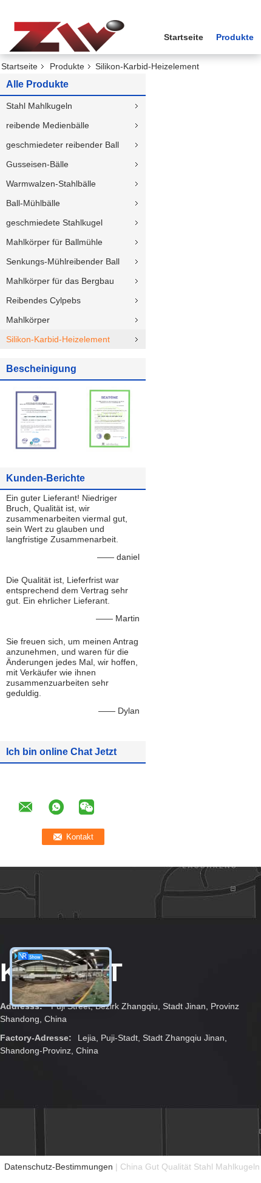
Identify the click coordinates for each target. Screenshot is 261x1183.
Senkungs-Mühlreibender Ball (63, 261)
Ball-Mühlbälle (33, 203)
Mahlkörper (28, 320)
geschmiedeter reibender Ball (62, 145)
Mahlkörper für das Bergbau (60, 281)
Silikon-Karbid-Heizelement (58, 339)
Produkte (235, 37)
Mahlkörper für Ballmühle (54, 242)
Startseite (183, 37)
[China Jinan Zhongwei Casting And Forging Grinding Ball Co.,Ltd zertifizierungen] (36, 419)
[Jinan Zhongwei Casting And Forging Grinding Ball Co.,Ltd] (67, 36)
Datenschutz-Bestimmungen (58, 1166)
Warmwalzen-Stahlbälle (51, 183)
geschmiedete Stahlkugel (54, 222)
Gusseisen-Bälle (37, 164)
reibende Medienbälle (47, 125)
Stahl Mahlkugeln (39, 106)
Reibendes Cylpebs (43, 300)
